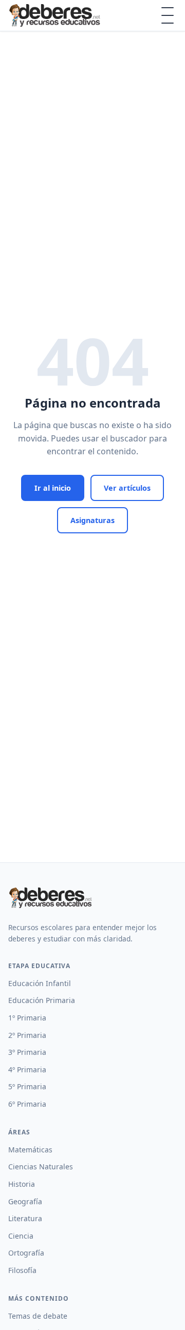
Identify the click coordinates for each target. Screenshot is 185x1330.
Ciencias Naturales (40, 1166)
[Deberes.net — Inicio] (56, 15)
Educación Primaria (41, 1000)
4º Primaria (27, 1069)
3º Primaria (27, 1052)
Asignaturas (92, 520)
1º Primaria (27, 1018)
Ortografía (26, 1253)
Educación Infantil (39, 983)
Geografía (25, 1201)
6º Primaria (27, 1104)
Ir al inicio (52, 488)
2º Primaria (27, 1035)
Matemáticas (30, 1149)
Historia (21, 1184)
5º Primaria (27, 1086)
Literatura (25, 1218)
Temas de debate (37, 1316)
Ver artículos (127, 488)
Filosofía (22, 1270)
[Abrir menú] (167, 15)
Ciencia (20, 1236)
